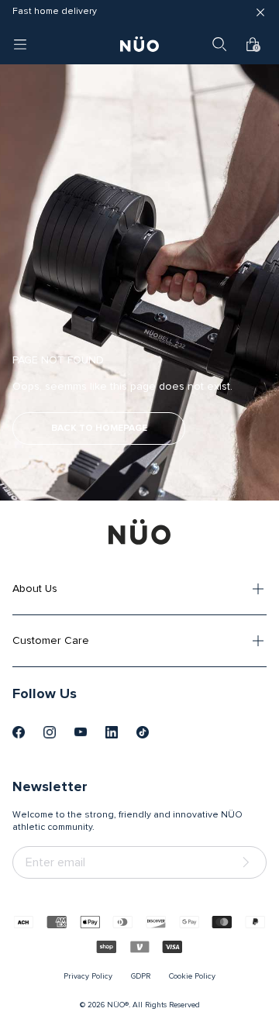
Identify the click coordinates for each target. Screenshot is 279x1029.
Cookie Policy (192, 976)
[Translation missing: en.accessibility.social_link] (18, 732)
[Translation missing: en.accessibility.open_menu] (20, 44)
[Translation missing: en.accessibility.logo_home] (139, 44)
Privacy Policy (88, 976)
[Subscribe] (249, 862)
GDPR (140, 976)
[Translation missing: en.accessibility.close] (260, 12)
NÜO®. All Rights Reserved (153, 1005)
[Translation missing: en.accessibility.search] (219, 44)
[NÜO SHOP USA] (139, 531)
